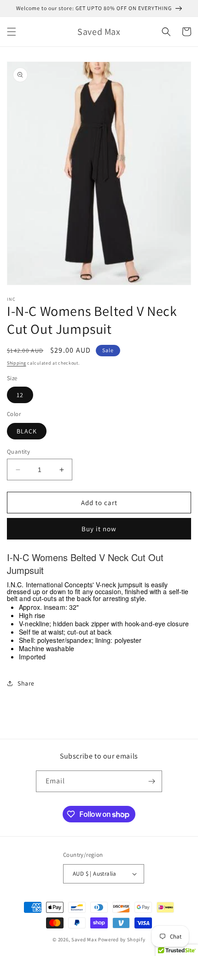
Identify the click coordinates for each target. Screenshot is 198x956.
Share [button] (26, 683)
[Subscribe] (151, 781)
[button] (11, 32)
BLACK (27, 431)
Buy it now (99, 528)
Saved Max (84, 939)
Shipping (16, 363)
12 (20, 395)
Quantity (18, 452)
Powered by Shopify (122, 939)
